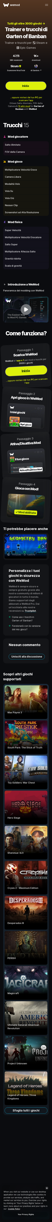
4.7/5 (16, 56)
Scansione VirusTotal (16, 70)
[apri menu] (46, 5)
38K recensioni (16, 60)
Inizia (25, 86)
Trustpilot (30, 610)
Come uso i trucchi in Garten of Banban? (23, 619)
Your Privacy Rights (26, 1214)
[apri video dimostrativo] (26, 309)
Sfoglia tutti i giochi (26, 1110)
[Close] (47, 1188)
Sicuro (15, 66)
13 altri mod (24, 106)
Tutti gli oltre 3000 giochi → (26, 23)
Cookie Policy (14, 1209)
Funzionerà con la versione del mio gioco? (26, 627)
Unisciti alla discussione (26, 656)
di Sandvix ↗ (36, 70)
